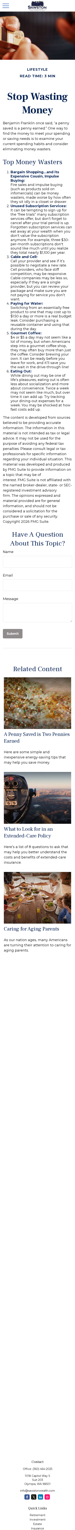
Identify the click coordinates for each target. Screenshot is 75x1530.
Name (8, 552)
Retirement (37, 1515)
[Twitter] (33, 1497)
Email (8, 575)
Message (10, 599)
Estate (37, 1524)
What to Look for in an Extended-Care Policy (28, 832)
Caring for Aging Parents (31, 929)
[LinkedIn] (40, 1497)
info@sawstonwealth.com (37, 1490)
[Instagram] (47, 1497)
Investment (38, 1519)
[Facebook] (27, 1497)
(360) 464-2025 (42, 1469)
